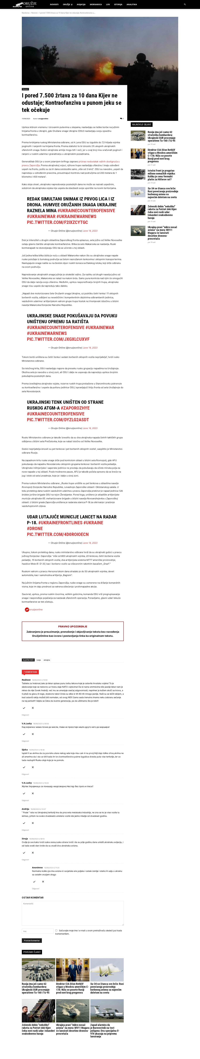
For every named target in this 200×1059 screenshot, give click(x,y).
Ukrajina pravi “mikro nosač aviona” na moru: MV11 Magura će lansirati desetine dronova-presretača (72, 1029)
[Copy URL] (65, 651)
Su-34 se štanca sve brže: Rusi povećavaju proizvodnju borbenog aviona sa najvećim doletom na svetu (107, 988)
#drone (35, 528)
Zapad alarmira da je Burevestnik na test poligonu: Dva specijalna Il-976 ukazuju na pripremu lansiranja (104, 1030)
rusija (38, 660)
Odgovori (25, 715)
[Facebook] (25, 651)
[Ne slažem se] (33, 707)
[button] (185, 4)
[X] (31, 651)
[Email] (45, 651)
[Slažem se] (24, 707)
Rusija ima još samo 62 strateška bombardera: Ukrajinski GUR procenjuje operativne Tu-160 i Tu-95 (35, 988)
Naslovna (25, 13)
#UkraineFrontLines (60, 522)
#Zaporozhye (75, 408)
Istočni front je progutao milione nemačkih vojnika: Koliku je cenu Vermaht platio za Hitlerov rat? (161, 175)
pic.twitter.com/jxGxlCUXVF (58, 339)
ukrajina (47, 660)
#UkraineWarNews (76, 216)
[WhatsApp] (38, 651)
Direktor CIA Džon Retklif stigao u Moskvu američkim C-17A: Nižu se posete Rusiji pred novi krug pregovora (72, 988)
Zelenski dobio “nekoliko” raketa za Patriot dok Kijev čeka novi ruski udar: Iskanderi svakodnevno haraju (38, 1029)
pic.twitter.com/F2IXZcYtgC (57, 222)
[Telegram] (52, 651)
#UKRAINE (93, 522)
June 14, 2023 (90, 230)
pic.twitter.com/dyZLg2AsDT (58, 419)
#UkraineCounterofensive (86, 210)
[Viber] (58, 651)
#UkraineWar (41, 216)
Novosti (34, 13)
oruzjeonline (43, 118)
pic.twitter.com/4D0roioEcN (58, 534)
